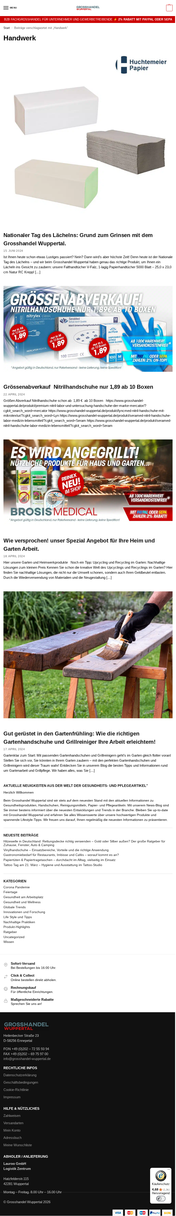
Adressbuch (12, 1138)
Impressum (12, 1097)
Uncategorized (14, 937)
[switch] (160, 1198)
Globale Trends (14, 907)
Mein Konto (11, 1130)
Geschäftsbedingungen (20, 1082)
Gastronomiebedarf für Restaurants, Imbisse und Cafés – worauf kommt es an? (61, 855)
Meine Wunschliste (17, 1145)
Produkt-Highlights (16, 927)
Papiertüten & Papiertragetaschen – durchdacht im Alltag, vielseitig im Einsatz (59, 860)
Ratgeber (10, 932)
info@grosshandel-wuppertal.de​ (27, 1059)
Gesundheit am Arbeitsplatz (23, 897)
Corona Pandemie (16, 887)
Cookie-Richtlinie (16, 1090)
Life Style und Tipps (17, 917)
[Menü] (168, 1170)
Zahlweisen (11, 1116)
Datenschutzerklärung (19, 1075)
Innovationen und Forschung (24, 912)
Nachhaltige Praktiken (19, 922)
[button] (169, 8)
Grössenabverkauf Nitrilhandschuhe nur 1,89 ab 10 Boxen (78, 387)
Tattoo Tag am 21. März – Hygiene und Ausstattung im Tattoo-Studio (52, 865)
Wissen (8, 942)
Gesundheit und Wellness (22, 902)
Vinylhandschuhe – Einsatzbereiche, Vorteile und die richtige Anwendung (56, 850)
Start (6, 28)
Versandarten (13, 1123)
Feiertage (10, 892)
